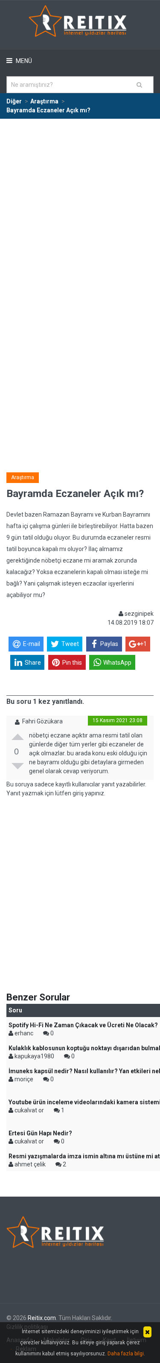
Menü (23, 60)
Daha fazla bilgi (126, 1354)
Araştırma (22, 477)
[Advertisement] (80, 203)
